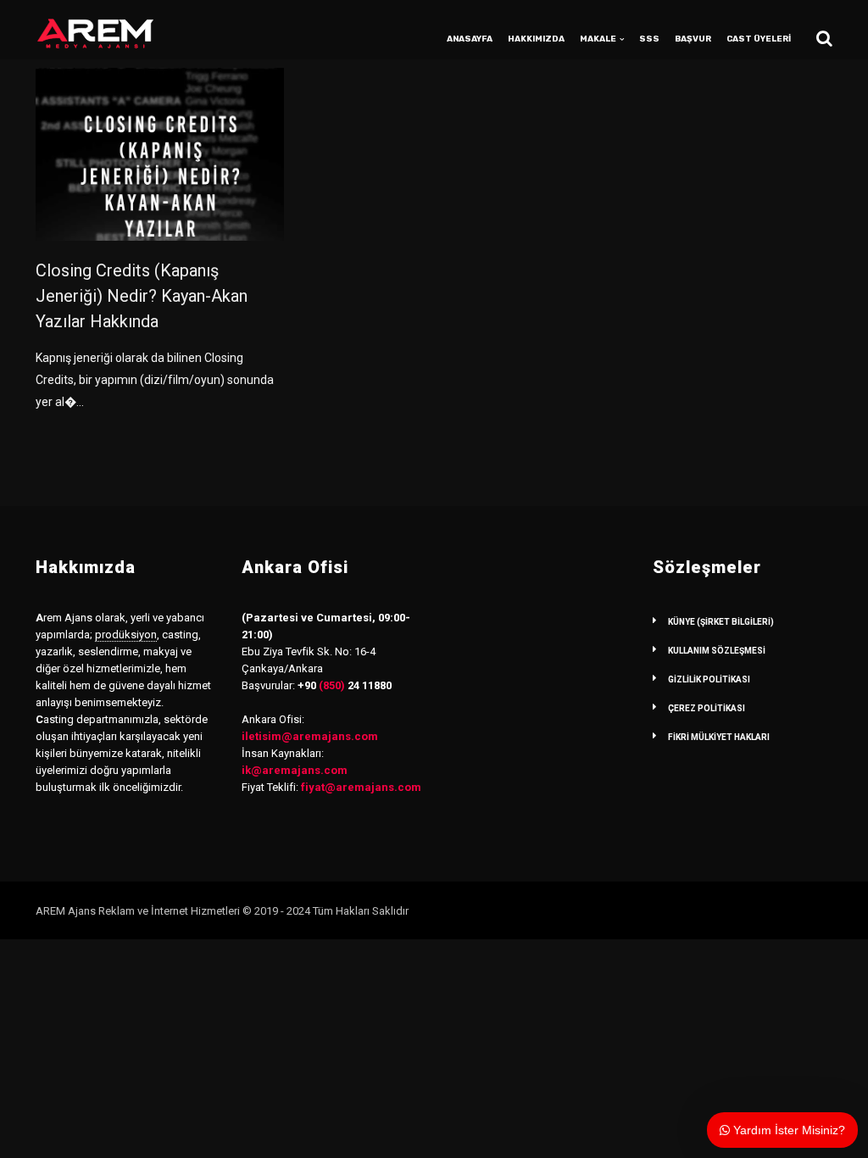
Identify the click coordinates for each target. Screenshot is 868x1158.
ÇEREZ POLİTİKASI (706, 708)
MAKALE (598, 39)
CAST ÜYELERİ (758, 39)
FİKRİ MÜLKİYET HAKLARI (719, 737)
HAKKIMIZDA (536, 39)
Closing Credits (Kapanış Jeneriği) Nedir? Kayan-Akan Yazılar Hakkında (142, 295)
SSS (649, 39)
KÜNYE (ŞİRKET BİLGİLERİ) (721, 621)
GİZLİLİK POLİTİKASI (709, 679)
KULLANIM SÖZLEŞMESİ (716, 650)
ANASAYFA (469, 39)
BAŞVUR (693, 39)
